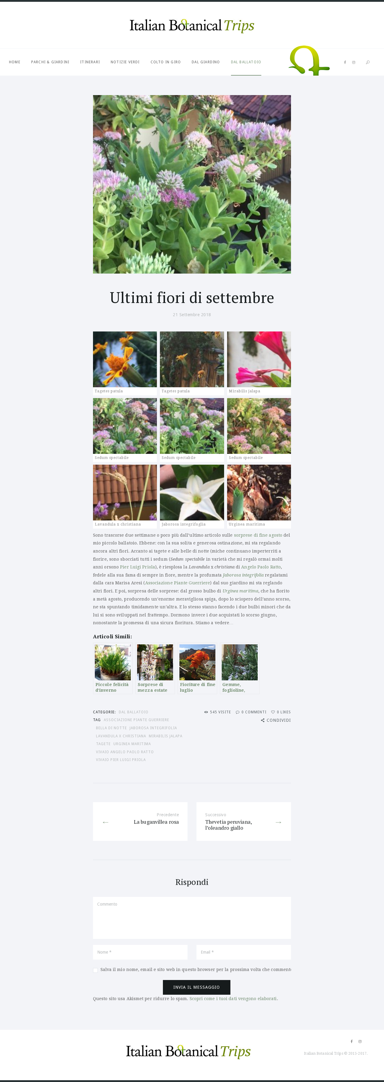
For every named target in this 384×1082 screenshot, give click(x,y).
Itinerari (90, 62)
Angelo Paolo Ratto (261, 567)
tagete (103, 744)
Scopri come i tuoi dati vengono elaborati (233, 998)
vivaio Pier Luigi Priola (121, 760)
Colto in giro (166, 62)
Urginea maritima (132, 744)
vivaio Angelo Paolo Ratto (125, 752)
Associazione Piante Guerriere (177, 582)
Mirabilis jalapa (165, 736)
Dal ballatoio (246, 62)
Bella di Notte (111, 728)
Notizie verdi (125, 62)
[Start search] (367, 62)
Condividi (279, 720)
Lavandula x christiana (121, 736)
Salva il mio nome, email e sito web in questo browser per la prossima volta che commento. (197, 969)
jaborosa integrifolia (153, 728)
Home (14, 62)
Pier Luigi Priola (137, 567)
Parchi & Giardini (50, 62)
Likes (284, 712)
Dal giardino (206, 62)
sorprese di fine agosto (258, 535)
